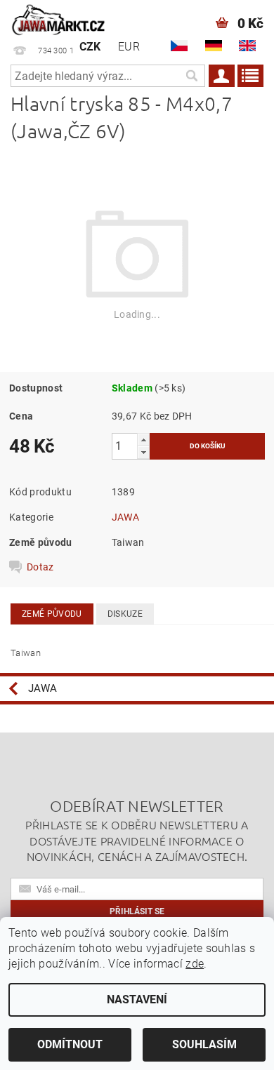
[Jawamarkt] (59, 18)
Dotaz (40, 567)
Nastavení (137, 999)
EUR (129, 46)
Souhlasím (204, 1044)
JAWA (125, 517)
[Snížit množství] (143, 452)
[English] (247, 46)
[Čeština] (179, 46)
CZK (90, 46)
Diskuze (125, 614)
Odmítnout (70, 1044)
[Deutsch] (213, 46)
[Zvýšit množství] (143, 439)
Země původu (52, 614)
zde (194, 963)
